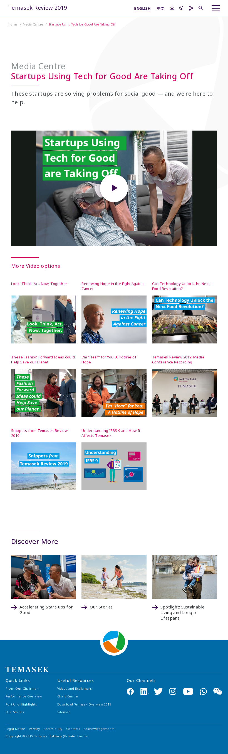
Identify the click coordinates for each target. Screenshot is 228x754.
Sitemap (64, 712)
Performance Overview (24, 696)
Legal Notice (15, 729)
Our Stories (15, 712)
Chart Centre (67, 696)
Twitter (158, 691)
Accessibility (53, 729)
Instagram (172, 691)
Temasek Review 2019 (37, 8)
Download (84, 704)
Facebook (130, 691)
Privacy (34, 729)
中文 (161, 8)
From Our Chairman (22, 689)
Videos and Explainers (74, 689)
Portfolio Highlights (21, 704)
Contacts (73, 729)
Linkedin (144, 691)
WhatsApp (203, 691)
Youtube (188, 691)
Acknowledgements (99, 729)
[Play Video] (114, 188)
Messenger (217, 691)
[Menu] (215, 8)
